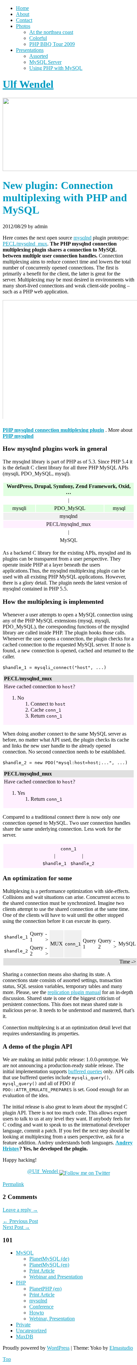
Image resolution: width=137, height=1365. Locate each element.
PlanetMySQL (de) (49, 1259)
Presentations (30, 50)
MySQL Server (45, 62)
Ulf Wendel (28, 84)
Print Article (42, 1271)
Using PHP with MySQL (55, 68)
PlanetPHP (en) (45, 1288)
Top (7, 1359)
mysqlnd (82, 238)
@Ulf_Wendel (43, 1171)
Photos (23, 26)
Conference (41, 1306)
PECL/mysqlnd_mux (25, 244)
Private (23, 1324)
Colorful (38, 38)
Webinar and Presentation (56, 1277)
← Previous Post (20, 1221)
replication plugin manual (74, 992)
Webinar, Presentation (52, 1318)
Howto (36, 1312)
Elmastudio (121, 1348)
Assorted (38, 56)
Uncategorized (31, 1330)
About (22, 14)
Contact (24, 20)
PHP (21, 1282)
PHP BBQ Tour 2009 (52, 44)
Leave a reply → (20, 1210)
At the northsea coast (51, 32)
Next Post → (16, 1227)
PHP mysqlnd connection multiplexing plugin (53, 430)
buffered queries (85, 1071)
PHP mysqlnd (18, 436)
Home (22, 8)
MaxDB (24, 1336)
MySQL (25, 1253)
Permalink (13, 1184)
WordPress (58, 1348)
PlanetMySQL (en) (49, 1265)
